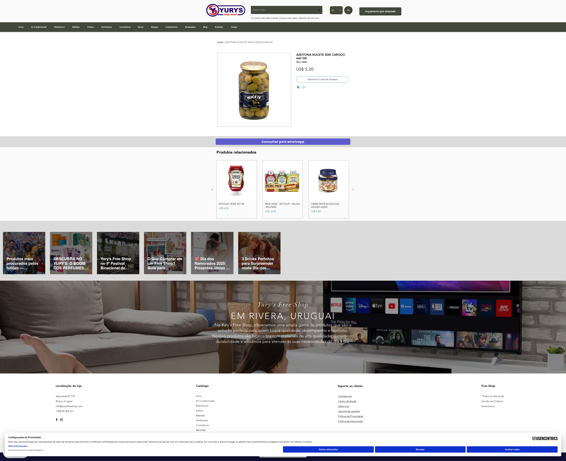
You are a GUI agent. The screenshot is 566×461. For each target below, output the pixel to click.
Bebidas (200, 415)
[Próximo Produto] (353, 189)
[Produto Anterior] (212, 189)
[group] (282, 189)
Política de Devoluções (350, 421)
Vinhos (199, 410)
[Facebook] (57, 420)
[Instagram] (61, 420)
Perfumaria (202, 420)
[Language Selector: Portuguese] (336, 10)
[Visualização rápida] (237, 180)
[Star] (348, 10)
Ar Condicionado (205, 400)
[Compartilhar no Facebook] (298, 87)
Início (220, 42)
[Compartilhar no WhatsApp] (304, 87)
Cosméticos (202, 425)
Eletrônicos (202, 405)
